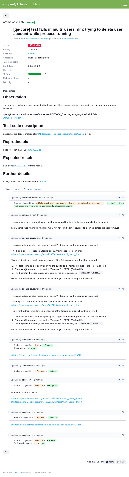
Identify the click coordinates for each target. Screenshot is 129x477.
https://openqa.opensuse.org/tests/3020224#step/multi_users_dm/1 (47, 305)
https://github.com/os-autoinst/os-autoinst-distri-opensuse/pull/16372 (47, 355)
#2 (123, 215)
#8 (123, 412)
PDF (122, 461)
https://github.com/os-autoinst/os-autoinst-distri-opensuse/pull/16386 (47, 424)
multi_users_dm (13, 117)
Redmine (18, 472)
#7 (123, 380)
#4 (123, 289)
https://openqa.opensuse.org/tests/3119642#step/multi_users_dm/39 (47, 402)
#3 (123, 238)
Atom (111, 461)
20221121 (36, 149)
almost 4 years (39, 38)
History (8, 189)
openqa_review (29, 238)
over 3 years (68, 38)
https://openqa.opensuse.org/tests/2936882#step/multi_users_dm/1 (47, 254)
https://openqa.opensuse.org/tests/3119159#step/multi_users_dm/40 (47, 398)
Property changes (32, 189)
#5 (123, 339)
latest (43, 181)
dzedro (31, 53)
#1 (123, 197)
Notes (17, 189)
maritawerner (28, 197)
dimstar (27, 38)
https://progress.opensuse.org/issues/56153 (62, 134)
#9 (123, 435)
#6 (123, 365)
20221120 (21, 165)
